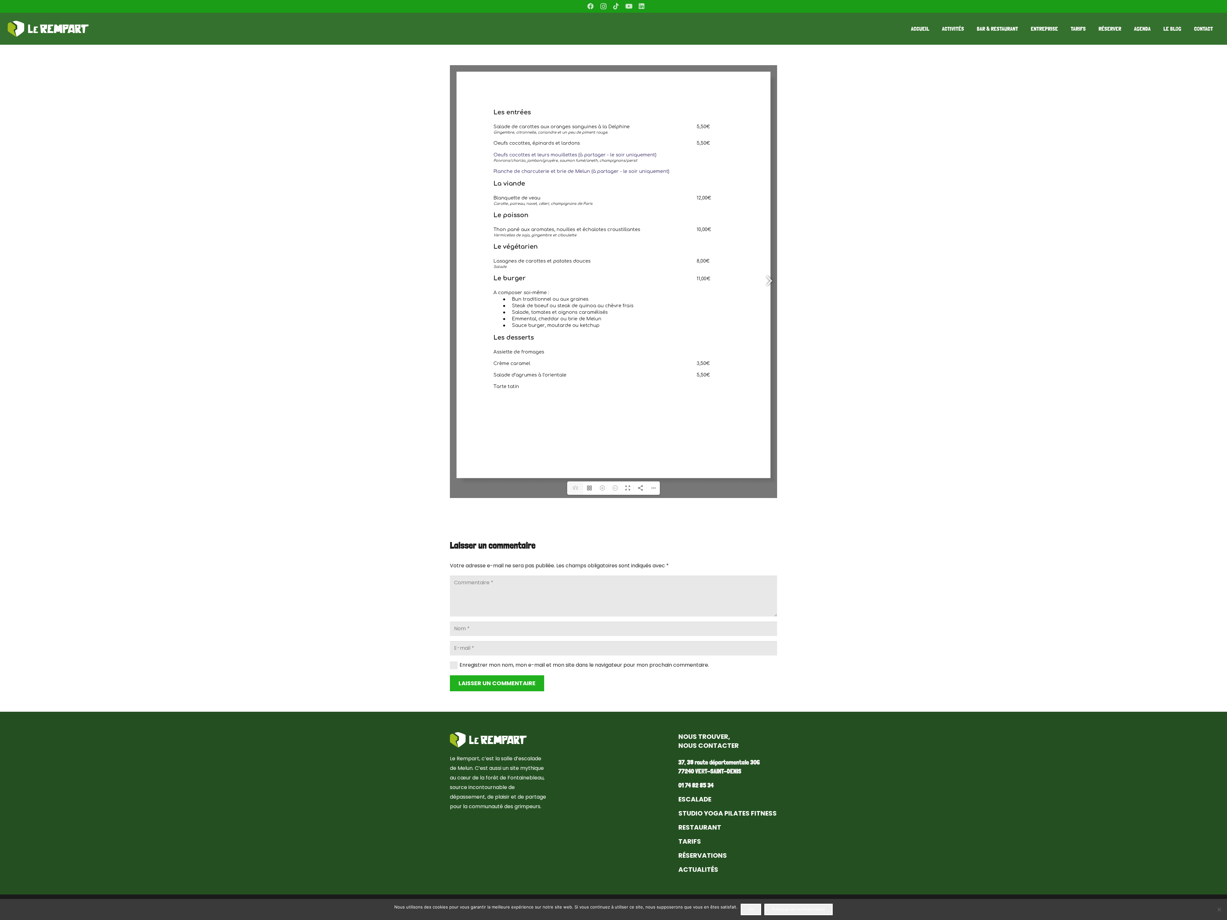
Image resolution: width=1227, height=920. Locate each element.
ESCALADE (694, 799)
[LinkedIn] (641, 6)
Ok (751, 909)
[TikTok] (616, 6)
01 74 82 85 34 (696, 785)
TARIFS (689, 841)
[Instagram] (603, 6)
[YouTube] (628, 6)
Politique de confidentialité (798, 909)
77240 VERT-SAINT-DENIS (709, 771)
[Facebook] (590, 6)
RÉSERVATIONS (702, 855)
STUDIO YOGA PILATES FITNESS (727, 813)
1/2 (575, 488)
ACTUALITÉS (698, 869)
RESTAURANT (699, 827)
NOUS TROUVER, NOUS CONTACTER (708, 741)
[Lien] (48, 29)
